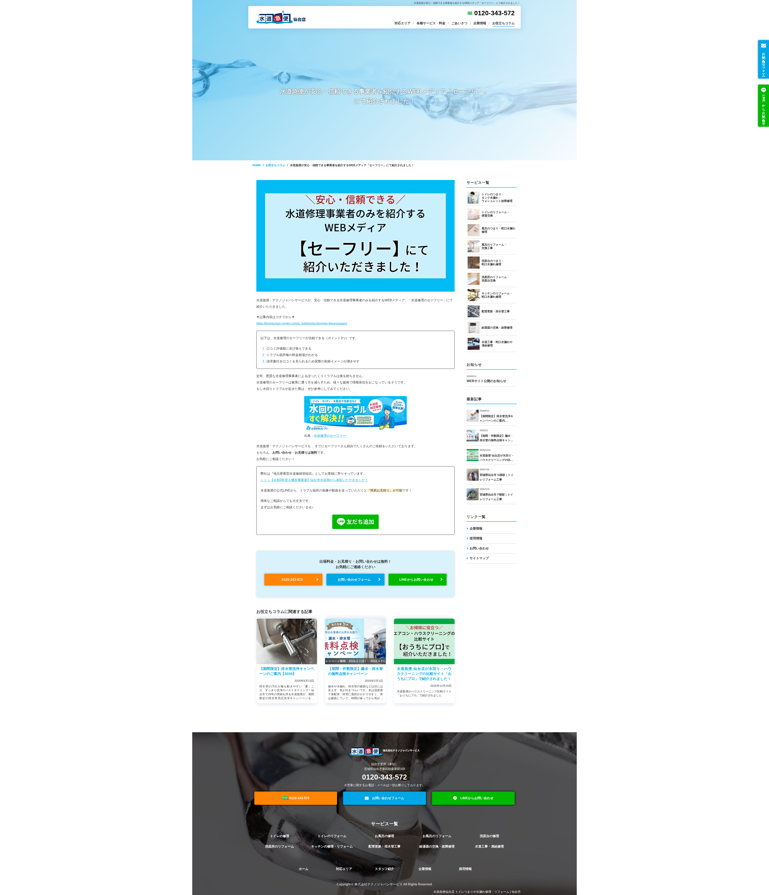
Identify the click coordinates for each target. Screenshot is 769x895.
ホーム (303, 869)
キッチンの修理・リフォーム (332, 846)
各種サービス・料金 (431, 23)
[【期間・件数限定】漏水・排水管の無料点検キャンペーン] (355, 641)
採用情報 (476, 538)
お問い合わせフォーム (388, 798)
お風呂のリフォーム (437, 836)
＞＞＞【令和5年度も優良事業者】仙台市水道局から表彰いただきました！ (314, 480)
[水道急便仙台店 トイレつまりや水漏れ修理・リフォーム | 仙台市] (280, 17)
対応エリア (403, 23)
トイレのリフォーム (332, 836)
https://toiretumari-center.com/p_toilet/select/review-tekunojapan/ (301, 323)
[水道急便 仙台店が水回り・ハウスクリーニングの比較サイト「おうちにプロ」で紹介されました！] (424, 641)
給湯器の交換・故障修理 (437, 846)
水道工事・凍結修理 (489, 846)
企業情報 (479, 23)
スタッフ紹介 (384, 869)
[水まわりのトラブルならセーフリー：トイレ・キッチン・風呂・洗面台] (355, 430)
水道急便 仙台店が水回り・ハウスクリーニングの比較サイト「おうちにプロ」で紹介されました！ (424, 674)
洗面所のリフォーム (279, 846)
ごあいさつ (459, 23)
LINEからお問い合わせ (476, 798)
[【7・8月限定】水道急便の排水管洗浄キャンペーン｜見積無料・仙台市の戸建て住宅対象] (286, 641)
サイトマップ (479, 558)
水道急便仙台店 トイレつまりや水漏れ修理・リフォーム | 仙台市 (477, 891)
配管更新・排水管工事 (384, 846)
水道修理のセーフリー (330, 435)
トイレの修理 (279, 836)
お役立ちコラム (503, 23)
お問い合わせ (479, 548)
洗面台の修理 (489, 836)
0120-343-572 (494, 13)
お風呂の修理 (384, 836)
